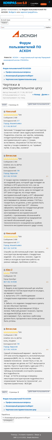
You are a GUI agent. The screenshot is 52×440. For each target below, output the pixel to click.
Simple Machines (33, 437)
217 (18, 121)
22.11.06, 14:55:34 (10, 349)
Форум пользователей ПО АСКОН (25, 47)
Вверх (4, 392)
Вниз (4, 105)
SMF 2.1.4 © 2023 (19, 437)
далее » (45, 94)
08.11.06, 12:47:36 (10, 248)
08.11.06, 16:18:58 (10, 282)
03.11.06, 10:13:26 (10, 176)
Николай (11, 111)
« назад (36, 94)
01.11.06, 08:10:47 (10, 126)
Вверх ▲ (38, 435)
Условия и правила (26, 435)
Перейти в (5, 414)
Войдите (12, 12)
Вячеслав (11, 155)
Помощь (14, 435)
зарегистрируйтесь (28, 12)
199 (18, 171)
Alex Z (9, 269)
